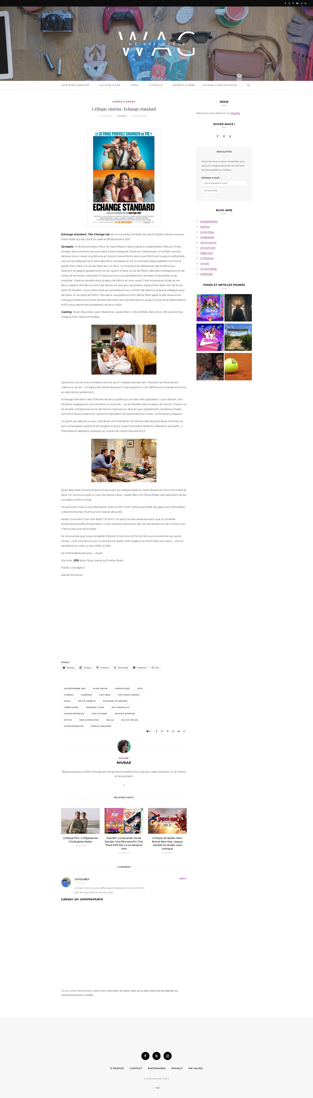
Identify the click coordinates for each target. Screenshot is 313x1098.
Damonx (205, 226)
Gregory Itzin (95, 707)
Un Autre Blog (208, 268)
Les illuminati (208, 247)
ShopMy (235, 113)
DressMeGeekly (209, 221)
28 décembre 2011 (75, 688)
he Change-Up (120, 707)
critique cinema (129, 695)
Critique (105, 695)
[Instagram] (168, 1056)
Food (135, 85)
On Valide (195, 1068)
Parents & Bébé (184, 85)
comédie (86, 695)
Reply (183, 878)
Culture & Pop (110, 85)
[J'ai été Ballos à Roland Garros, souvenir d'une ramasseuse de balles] (238, 367)
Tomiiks (204, 263)
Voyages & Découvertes (219, 85)
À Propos (117, 1068)
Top (157, 1088)
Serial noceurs (101, 726)
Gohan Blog (207, 232)
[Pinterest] (46, 153)
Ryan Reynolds (74, 726)
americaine (122, 688)
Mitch (68, 720)
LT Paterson (207, 258)
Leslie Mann (99, 713)
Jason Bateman (74, 713)
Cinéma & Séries (123, 101)
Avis (140, 688)
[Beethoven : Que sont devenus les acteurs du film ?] (210, 367)
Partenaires (157, 1068)
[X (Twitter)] (156, 1056)
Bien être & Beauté (75, 85)
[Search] (247, 85)
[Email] (46, 161)
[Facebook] (46, 136)
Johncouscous (208, 242)
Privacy (177, 1068)
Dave (67, 701)
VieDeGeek (206, 273)
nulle (110, 720)
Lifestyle (155, 85)
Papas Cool (206, 252)
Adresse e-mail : (210, 177)
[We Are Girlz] (156, 43)
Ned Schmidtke (89, 720)
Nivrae (122, 116)
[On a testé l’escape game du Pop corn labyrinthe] (238, 338)
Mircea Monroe (125, 713)
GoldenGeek (207, 237)
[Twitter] (46, 145)
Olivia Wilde (130, 720)
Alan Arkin (100, 688)
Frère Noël (71, 707)
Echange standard (115, 701)
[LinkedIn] (46, 170)
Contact (136, 1068)
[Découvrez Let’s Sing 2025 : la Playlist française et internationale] (210, 338)
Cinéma (69, 695)
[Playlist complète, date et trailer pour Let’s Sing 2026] (210, 308)
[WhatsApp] (46, 178)
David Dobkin (87, 701)
